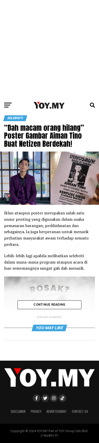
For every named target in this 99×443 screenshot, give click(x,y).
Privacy (36, 411)
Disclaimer (18, 411)
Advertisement (56, 411)
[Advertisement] (49, 49)
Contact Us (80, 411)
